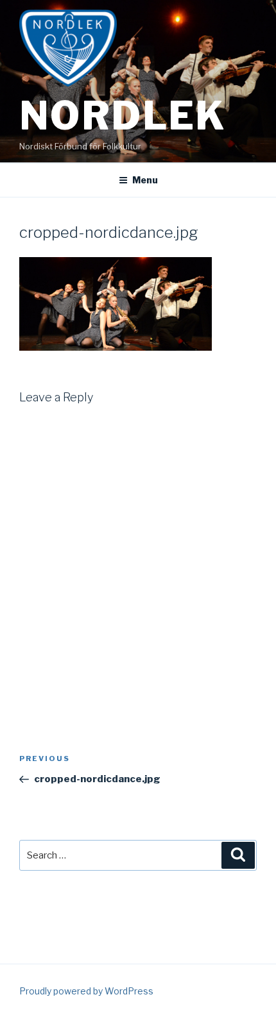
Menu (145, 179)
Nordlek (123, 115)
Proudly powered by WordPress (86, 990)
